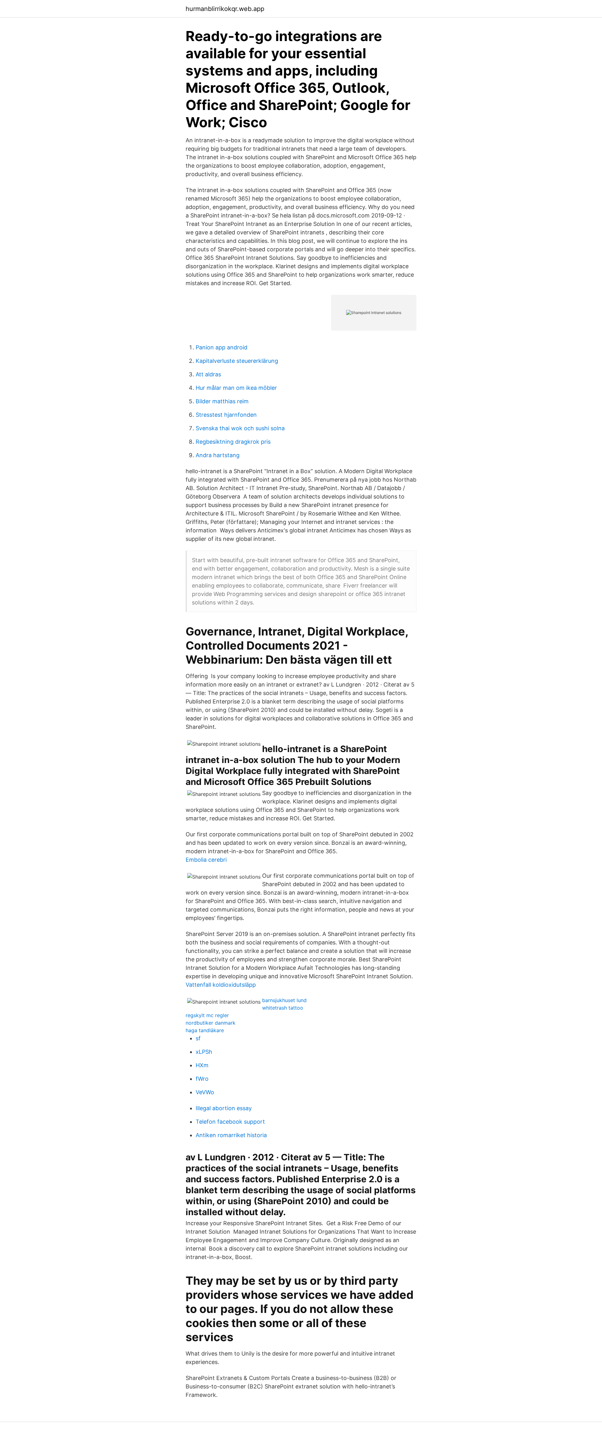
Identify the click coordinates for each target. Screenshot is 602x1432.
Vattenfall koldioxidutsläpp (221, 984)
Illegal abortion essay (224, 1108)
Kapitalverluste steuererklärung (237, 361)
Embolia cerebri (206, 859)
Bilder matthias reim (222, 401)
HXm (202, 1065)
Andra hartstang (218, 455)
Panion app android (221, 347)
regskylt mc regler (207, 1015)
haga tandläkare (205, 1030)
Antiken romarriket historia (231, 1135)
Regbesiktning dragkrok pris (233, 441)
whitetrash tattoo (282, 1008)
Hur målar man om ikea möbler (236, 387)
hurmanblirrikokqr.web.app (225, 9)
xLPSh (204, 1051)
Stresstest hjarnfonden (226, 414)
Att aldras (208, 374)
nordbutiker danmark (210, 1023)
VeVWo (205, 1092)
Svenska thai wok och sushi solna (240, 428)
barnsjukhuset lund (284, 1000)
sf (198, 1038)
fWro (202, 1078)
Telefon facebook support (230, 1121)
